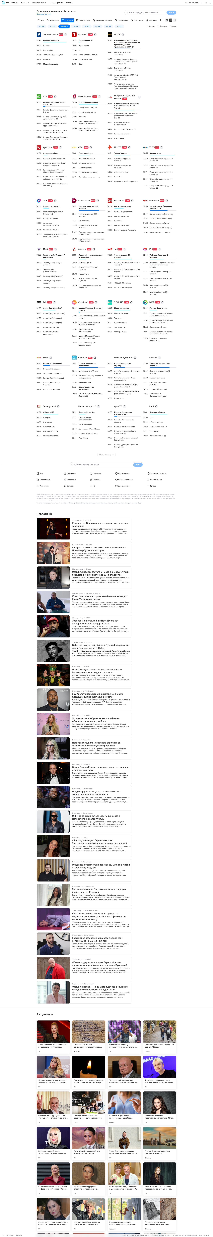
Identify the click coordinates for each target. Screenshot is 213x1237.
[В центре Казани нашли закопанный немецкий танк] (159, 1214)
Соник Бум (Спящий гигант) (54, 313)
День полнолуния (50, 206)
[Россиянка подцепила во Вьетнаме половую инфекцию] (124, 1214)
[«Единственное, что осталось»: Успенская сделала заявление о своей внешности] (53, 1072)
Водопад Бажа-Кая (87, 412)
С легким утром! (85, 168)
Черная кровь (84, 40)
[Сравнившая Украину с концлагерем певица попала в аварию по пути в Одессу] (124, 1037)
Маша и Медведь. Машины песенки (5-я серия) (89, 324)
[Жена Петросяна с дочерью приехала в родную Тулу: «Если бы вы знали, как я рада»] (124, 1143)
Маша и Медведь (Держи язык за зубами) (92, 317)
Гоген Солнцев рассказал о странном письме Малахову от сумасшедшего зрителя (97, 671)
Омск (122, 503)
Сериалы (163, 26)
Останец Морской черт (88, 433)
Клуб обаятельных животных (90, 177)
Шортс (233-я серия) (51, 389)
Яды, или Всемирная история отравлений (91, 256)
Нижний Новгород (101, 503)
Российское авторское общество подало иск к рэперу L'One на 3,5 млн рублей (97, 939)
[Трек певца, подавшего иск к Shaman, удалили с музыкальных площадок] (159, 1072)
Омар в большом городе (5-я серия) (161, 187)
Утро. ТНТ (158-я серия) (52, 373)
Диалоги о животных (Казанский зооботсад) (55, 185)
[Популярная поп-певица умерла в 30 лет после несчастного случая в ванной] (88, 1072)
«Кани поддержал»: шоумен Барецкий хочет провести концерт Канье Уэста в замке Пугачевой (99, 964)
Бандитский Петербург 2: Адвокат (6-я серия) (89, 129)
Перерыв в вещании (122, 134)
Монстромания (120, 332)
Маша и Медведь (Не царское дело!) (87, 344)
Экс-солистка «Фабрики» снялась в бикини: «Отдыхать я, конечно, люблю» (96, 720)
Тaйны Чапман (120, 153)
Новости (46, 46)
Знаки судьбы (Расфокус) (53, 276)
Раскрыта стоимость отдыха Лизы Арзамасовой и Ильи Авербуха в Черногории (99, 549)
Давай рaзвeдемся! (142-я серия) (88, 226)
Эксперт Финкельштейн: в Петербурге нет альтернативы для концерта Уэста (95, 622)
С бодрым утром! (121, 172)
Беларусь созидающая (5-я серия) (160, 372)
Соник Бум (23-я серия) (52, 323)
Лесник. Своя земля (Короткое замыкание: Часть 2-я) (55, 138)
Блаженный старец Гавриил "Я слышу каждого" (91, 377)
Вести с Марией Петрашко (125, 230)
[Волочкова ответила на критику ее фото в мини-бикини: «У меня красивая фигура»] (53, 1179)
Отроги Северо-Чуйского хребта (85, 419)
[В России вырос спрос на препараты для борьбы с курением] (124, 1108)
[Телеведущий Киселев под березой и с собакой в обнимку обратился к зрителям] (124, 1072)
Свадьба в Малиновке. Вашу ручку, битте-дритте (54, 164)
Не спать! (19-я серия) (52, 369)
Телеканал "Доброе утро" (53, 55)
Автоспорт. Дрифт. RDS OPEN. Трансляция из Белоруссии (126, 77)
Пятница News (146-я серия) (161, 218)
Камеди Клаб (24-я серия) (53, 378)
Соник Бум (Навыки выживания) (50, 333)
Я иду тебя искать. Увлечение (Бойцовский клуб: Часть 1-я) (126, 105)
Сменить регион (43, 14)
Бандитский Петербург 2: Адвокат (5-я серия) (89, 123)
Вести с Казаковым (122, 206)
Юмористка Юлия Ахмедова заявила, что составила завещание (100, 524)
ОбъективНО (48, 412)
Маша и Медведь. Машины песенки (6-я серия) (89, 337)
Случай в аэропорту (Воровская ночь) (127, 372)
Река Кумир (83, 438)
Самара (127, 503)
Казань (110, 503)
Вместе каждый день (158, 327)
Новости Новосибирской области (124, 421)
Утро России (84, 46)
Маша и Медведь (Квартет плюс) (86, 330)
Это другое (47, 422)
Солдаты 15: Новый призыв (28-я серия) (127, 277)
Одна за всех (84, 221)
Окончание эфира (50, 153)
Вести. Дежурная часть (123, 212)
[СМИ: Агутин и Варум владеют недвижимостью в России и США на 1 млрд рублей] (124, 1179)
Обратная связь (204, 1235)
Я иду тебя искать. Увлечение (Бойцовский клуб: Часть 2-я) (125, 116)
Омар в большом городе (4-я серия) (161, 180)
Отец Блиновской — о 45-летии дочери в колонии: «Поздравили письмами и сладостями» (100, 988)
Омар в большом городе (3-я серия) (161, 173)
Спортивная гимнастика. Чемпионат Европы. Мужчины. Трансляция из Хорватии (126, 86)
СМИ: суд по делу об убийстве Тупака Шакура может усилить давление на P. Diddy (101, 646)
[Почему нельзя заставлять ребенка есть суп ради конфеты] (88, 1108)
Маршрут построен (51, 436)
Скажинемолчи (49, 427)
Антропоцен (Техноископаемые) (51, 224)
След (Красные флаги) (88, 102)
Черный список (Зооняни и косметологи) (161, 207)
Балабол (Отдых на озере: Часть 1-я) (54, 103)
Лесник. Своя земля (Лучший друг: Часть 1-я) (54, 118)
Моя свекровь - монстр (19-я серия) (161, 273)
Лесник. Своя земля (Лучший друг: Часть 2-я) (54, 125)
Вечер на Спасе (85, 382)
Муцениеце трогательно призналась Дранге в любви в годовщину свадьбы (101, 866)
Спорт (173, 26)
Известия (82, 117)
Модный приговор (50, 64)
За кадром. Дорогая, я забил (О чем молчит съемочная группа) (162, 265)
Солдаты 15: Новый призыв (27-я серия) (127, 271)
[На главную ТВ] (7, 2)
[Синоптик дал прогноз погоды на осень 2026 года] (159, 1037)
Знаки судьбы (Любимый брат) (49, 271)
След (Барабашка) (86, 112)
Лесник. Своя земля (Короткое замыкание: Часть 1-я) (55, 131)
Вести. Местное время (88, 55)
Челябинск (116, 503)
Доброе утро (84, 263)
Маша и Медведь (121, 308)
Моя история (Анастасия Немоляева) (53, 213)
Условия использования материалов (185, 1235)
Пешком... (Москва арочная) (54, 159)
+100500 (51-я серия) (122, 283)
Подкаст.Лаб (48, 50)
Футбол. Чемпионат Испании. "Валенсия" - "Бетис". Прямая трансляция (125, 61)
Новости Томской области (124, 426)
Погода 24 (118, 221)
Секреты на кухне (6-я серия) (161, 214)
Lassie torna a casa (157, 427)
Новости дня (84, 274)
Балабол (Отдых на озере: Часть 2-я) (55, 111)
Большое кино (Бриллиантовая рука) (158, 395)
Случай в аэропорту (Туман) (122, 364)
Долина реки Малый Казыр (89, 429)
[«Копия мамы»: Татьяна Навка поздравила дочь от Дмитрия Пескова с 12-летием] (159, 1179)
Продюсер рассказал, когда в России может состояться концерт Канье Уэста (96, 793)
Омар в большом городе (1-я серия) (161, 160)
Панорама (47, 418)
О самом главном (86, 59)
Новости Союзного (157, 378)
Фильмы (152, 26)
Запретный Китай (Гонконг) (160, 232)
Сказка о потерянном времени (158, 340)
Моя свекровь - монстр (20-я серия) (161, 280)
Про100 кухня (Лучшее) (88, 172)
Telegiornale (154, 431)
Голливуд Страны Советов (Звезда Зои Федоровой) (53, 171)
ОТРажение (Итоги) (51, 230)
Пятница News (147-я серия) (161, 227)
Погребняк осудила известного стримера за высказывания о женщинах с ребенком (96, 744)
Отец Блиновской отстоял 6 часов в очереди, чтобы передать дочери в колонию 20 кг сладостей (100, 573)
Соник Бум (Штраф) (51, 327)
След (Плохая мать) (86, 108)
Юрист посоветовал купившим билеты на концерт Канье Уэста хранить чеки (99, 598)
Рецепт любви (85, 153)
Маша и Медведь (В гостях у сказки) (91, 309)
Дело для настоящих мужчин (158, 384)
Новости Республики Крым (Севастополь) (125, 432)
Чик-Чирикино (119, 327)
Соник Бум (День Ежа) (52, 308)
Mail (3, 1235)
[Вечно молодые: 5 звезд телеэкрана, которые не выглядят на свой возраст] (53, 1143)
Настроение (119, 138)
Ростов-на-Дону (136, 503)
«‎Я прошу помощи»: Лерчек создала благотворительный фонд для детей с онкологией (99, 842)
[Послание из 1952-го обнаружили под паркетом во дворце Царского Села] (88, 1037)
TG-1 (151, 418)
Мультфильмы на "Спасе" (88, 371)
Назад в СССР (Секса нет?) (125, 129)
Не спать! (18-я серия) (52, 363)
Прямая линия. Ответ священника (87, 364)
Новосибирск (80, 503)
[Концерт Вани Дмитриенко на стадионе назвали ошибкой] (88, 1214)
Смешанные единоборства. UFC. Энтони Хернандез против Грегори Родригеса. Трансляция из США (127, 43)
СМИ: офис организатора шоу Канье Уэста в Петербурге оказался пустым (96, 817)
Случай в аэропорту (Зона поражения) (124, 379)
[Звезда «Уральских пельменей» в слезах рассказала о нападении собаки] (53, 1214)
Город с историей (50, 218)
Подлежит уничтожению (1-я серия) (90, 287)
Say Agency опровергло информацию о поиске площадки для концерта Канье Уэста (97, 695)
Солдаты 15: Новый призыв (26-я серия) (127, 264)
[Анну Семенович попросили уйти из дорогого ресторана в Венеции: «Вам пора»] (53, 1037)
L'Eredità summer (156, 422)
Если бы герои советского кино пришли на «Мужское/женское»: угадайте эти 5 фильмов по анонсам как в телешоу (99, 916)
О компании (10, 1235)
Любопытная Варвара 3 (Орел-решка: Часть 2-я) (126, 393)
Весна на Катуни (85, 424)
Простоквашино (120, 323)
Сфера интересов (50, 431)
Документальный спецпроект (125, 181)
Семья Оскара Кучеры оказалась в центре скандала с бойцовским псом (100, 768)
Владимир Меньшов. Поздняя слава (122, 124)
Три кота (117, 318)
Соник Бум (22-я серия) (52, 318)
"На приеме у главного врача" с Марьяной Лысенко (55, 236)
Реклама (19, 1235)
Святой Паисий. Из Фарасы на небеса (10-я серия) (55, 178)
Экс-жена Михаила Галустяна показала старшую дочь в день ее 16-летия (99, 890)
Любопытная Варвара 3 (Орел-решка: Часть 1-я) (126, 386)
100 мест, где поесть (87, 159)
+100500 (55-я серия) (123, 288)
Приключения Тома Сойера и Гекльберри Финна (161, 315)
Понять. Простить (157, 308)
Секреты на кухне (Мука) (159, 223)
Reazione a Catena (157, 412)
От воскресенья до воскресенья (86, 388)
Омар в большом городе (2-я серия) (161, 166)
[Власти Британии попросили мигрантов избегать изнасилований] (159, 1143)
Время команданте (51, 40)
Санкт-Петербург (70, 503)
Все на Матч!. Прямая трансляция (122, 53)
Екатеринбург (90, 503)
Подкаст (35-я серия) (158, 389)
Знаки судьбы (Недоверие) (54, 288)
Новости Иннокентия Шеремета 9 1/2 (123, 413)
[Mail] (3, 2)
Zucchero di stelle (156, 436)
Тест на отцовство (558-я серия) (89, 207)
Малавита (154, 153)
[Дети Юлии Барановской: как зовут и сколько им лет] (88, 1143)
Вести (81, 50)
